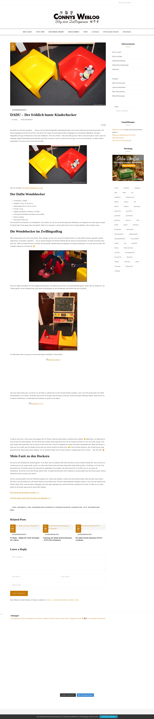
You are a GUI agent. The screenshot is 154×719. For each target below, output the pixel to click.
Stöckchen (130, 257)
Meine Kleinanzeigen (118, 96)
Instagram (115, 79)
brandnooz (118, 197)
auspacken (137, 188)
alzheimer (126, 188)
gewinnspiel (129, 215)
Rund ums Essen (128, 248)
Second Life (118, 257)
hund (137, 220)
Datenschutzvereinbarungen (120, 65)
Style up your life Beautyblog (121, 140)
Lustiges (95, 32)
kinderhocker (38, 507)
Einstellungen (108, 716)
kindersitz (50, 507)
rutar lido (117, 252)
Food (86, 32)
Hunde (116, 225)
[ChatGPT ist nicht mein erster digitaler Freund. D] (57, 658)
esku (30, 507)
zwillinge (117, 271)
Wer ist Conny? (116, 52)
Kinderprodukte (19, 110)
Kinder (125, 225)
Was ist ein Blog (117, 56)
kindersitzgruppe (63, 507)
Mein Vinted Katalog (118, 91)
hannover (128, 220)
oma (125, 243)
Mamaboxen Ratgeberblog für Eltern (123, 135)
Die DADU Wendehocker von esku (32, 188)
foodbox (126, 206)
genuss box (118, 211)
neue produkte (135, 238)
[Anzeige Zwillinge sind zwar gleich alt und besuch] (18, 651)
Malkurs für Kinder (118, 129)
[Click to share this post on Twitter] (21, 510)
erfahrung (22, 507)
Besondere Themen (56, 32)
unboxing (127, 261)
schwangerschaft (129, 252)
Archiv (116, 106)
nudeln (116, 243)
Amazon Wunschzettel (118, 87)
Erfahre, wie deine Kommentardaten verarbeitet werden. (62, 600)
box (132, 192)
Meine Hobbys (73, 32)
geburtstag (137, 206)
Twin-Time (40, 32)
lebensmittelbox (119, 234)
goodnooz (117, 220)
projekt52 (134, 243)
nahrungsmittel (133, 234)
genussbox (129, 211)
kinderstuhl (77, 507)
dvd (135, 202)
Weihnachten (129, 266)
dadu (14, 507)
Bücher (117, 202)
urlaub (137, 261)
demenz (126, 202)
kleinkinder (118, 229)
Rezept (116, 248)
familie (116, 206)
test (85, 507)
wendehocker (94, 507)
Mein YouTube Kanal (118, 83)
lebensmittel (129, 229)
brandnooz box (130, 197)
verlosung (117, 266)
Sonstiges (127, 32)
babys (124, 192)
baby (116, 192)
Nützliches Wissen (111, 32)
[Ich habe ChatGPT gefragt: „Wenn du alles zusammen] (96, 648)
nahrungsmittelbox (120, 238)
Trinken (117, 261)
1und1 (116, 188)
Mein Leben (27, 32)
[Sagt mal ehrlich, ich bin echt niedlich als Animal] (135, 626)
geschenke (117, 215)
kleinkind (135, 225)
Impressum (115, 69)
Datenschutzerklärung (118, 61)
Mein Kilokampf (117, 138)
